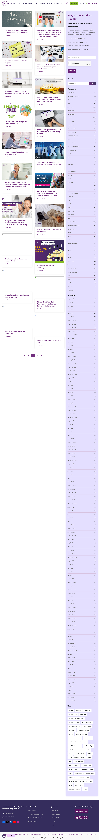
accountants (87, 710)
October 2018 (71, 593)
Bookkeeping (71, 114)
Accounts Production (73, 96)
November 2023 (72, 410)
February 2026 (72, 320)
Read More (8, 35)
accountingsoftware (87, 722)
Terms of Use (36, 838)
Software (70, 247)
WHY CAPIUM (32, 810)
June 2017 (70, 632)
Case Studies (72, 738)
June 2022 (70, 471)
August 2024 (71, 378)
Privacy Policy (44, 838)
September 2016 (72, 650)
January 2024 (71, 403)
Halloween (70, 175)
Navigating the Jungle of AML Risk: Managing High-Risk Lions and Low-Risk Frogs (49, 99)
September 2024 (72, 374)
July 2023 (70, 424)
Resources (57, 3)
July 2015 (70, 665)
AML (69, 103)
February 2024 (72, 399)
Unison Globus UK (73, 272)
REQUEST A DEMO (33, 821)
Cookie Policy (52, 838)
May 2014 (70, 690)
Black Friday (71, 110)
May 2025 (70, 345)
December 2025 (72, 324)
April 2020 (70, 546)
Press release (71, 229)
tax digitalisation (73, 781)
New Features (71, 204)
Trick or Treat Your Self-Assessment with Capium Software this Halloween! (46, 304)
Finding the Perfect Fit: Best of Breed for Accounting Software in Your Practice (49, 67)
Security (55, 810)
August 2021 (71, 507)
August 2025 (71, 338)
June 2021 (70, 514)
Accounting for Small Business (76, 718)
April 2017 (70, 636)
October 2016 (71, 647)
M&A (69, 189)
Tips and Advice (79, 785)
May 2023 (70, 431)
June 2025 (70, 342)
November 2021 (72, 496)
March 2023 (71, 439)
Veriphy (70, 282)
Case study (71, 125)
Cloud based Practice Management (77, 742)
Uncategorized (72, 268)
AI (68, 100)
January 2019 (71, 586)
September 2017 (72, 625)
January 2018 (71, 611)
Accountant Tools (73, 714)
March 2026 (71, 317)
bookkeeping (72, 730)
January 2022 (71, 489)
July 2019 (70, 564)
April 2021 (70, 521)
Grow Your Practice (80, 753)
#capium (71, 710)
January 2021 (71, 532)
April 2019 (70, 575)
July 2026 (70, 302)
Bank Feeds (55, 817)
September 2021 (72, 503)
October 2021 (71, 500)
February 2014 (72, 693)
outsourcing (71, 211)
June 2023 (70, 428)
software (82, 777)
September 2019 (72, 557)
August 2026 (71, 299)
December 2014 (72, 679)
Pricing (42, 3)
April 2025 (70, 349)
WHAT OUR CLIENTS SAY (35, 817)
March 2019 (71, 578)
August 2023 (71, 421)
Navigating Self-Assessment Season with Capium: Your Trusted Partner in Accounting (16, 223)
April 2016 (70, 654)
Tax (68, 254)
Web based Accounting (74, 789)
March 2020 (71, 550)
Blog (89, 726)
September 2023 (72, 417)
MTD (37, 3)
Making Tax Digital (73, 193)
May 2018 (70, 596)
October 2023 (71, 413)
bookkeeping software (83, 730)
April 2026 (70, 313)
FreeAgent (70, 164)
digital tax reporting (85, 749)
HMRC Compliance (74, 757)
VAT (69, 279)
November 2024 (72, 367)
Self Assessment (72, 243)
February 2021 (72, 528)
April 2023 (70, 435)
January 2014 (71, 697)
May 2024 (70, 388)
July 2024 (70, 381)
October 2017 (71, 622)
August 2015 (71, 661)
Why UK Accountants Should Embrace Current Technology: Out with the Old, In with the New (17, 184)
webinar (70, 286)
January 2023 (71, 446)
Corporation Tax (72, 150)
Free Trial (74, 3)
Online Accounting (73, 769)
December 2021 (72, 492)
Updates (70, 275)
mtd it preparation (86, 765)
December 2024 (72, 363)
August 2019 (71, 561)
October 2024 (71, 370)
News (69, 207)
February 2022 (72, 485)
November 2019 (72, 553)
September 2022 (72, 460)
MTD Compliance (78, 761)
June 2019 (70, 568)
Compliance (56, 814)
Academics (71, 92)
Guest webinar (71, 171)
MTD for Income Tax (74, 765)
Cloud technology (88, 746)
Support (70, 250)
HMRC (69, 178)
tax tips (70, 785)
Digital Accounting (73, 749)
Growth (70, 753)
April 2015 (70, 668)
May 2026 (70, 309)
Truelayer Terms (61, 838)
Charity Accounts (72, 128)
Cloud (69, 139)
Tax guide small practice (85, 781)
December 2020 (72, 535)
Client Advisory (72, 132)
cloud (79, 738)
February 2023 (72, 442)
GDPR (54, 821)
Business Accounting (81, 734)
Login (82, 3)
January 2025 (71, 360)
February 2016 (72, 657)
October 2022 (71, 456)
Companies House (73, 143)
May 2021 (70, 517)
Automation (71, 107)
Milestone (70, 196)
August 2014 (71, 683)
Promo (69, 236)
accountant (78, 710)
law (68, 186)
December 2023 (72, 406)
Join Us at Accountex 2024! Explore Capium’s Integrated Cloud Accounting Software (47, 193)
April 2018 (70, 600)
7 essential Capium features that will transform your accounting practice (49, 132)
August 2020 (71, 539)
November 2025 (72, 327)
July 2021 (70, 510)
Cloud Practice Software (75, 746)
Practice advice (72, 222)
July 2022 (70, 467)
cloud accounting (88, 738)
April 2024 (70, 392)
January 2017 (71, 643)
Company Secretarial (73, 146)
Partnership (71, 214)
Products (31, 3)
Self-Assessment (73, 777)
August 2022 (71, 464)
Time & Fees (71, 265)
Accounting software (74, 722)
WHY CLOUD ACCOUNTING (35, 814)
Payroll (69, 218)
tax (88, 777)
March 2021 (71, 525)
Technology (71, 257)
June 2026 (70, 306)
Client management (73, 135)
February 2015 (72, 672)
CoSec (69, 153)
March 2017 (71, 639)
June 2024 (70, 385)
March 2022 (71, 482)
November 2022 (72, 453)
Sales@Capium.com (10, 816)
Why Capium (23, 3)
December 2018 (72, 589)
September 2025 (72, 335)
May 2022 (70, 474)
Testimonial (71, 261)
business (71, 734)
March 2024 (71, 396)
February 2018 (72, 607)
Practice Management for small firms (84, 773)
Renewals (70, 239)
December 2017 (72, 614)
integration (70, 182)
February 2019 (72, 582)
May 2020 (70, 543)
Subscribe (72, 70)
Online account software (87, 769)
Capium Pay (71, 121)
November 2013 (72, 700)
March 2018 (71, 604)
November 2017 (72, 618)
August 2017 (71, 629)
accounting (83, 714)
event (69, 161)
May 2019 (70, 571)
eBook (69, 157)
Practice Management (74, 225)
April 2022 (70, 478)
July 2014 (70, 686)
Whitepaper (71, 290)
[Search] (67, 3)
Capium (70, 117)
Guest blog (70, 168)
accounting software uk (74, 726)
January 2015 (71, 675)
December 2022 (72, 449)
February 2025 (72, 356)
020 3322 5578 (9, 813)
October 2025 (71, 331)
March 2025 (71, 352)
